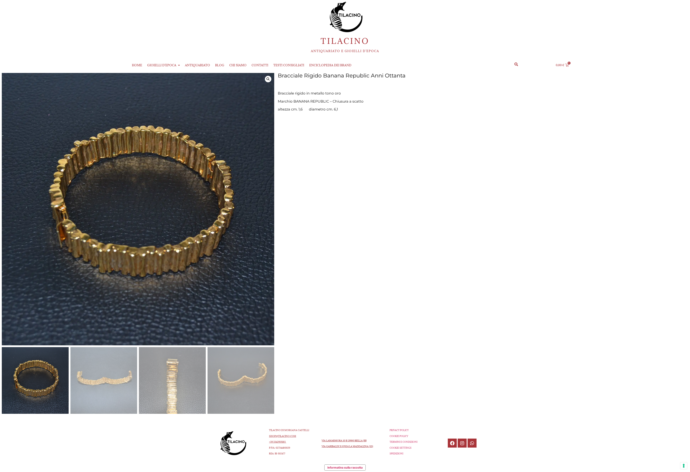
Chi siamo (238, 65)
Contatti (260, 65)
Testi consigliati (288, 65)
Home (137, 65)
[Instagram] (462, 443)
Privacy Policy (399, 430)
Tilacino (345, 41)
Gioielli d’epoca (161, 65)
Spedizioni (396, 453)
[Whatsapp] (472, 443)
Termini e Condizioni (403, 441)
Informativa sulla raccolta (345, 467)
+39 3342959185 (277, 441)
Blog (219, 65)
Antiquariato (197, 65)
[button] (516, 64)
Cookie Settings (400, 447)
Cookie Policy (399, 436)
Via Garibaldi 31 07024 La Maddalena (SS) (347, 446)
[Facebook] (452, 443)
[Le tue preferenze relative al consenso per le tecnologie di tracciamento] (683, 465)
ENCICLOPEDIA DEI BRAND (330, 65)
